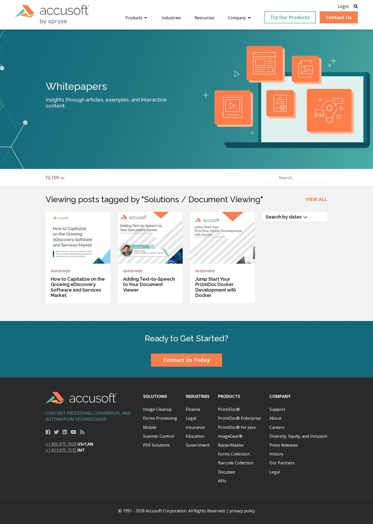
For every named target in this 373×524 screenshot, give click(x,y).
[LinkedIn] (64, 432)
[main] (186, 175)
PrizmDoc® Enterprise (239, 418)
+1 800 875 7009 (61, 444)
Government (198, 445)
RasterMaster (231, 445)
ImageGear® (230, 436)
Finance (193, 409)
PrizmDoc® (229, 409)
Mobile (149, 427)
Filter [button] (53, 177)
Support (277, 409)
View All (316, 199)
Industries (197, 396)
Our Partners (282, 463)
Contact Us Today (186, 360)
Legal (191, 418)
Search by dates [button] (284, 216)
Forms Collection (234, 454)
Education (195, 436)
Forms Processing (160, 418)
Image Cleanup (157, 409)
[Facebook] (48, 432)
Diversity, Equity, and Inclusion (298, 436)
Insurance (195, 427)
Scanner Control (158, 436)
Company (280, 396)
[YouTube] (73, 432)
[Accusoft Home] (52, 14)
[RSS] (82, 432)
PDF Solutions (156, 445)
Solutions (155, 396)
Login (343, 6)
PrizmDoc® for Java (237, 427)
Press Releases (283, 445)
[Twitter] (56, 432)
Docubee (226, 472)
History (276, 454)
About (275, 418)
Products (229, 396)
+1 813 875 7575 (61, 450)
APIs (222, 481)
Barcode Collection (235, 463)
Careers (276, 427)
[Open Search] (356, 6)
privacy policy (242, 511)
